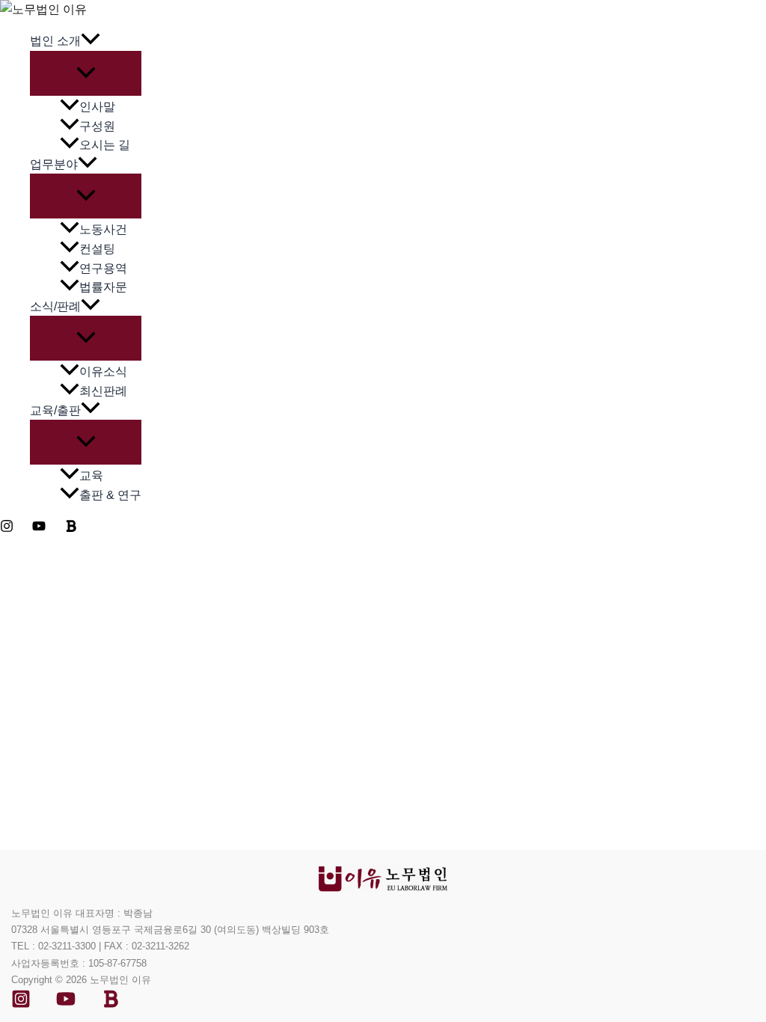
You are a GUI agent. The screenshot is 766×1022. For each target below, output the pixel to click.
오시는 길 (104, 144)
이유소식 (103, 371)
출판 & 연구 (110, 495)
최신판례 (103, 391)
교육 (91, 475)
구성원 (97, 126)
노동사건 (103, 229)
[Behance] (110, 1004)
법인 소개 (55, 40)
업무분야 (54, 164)
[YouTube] (39, 528)
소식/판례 (55, 306)
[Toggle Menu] (85, 73)
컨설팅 (97, 248)
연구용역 (103, 268)
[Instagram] (6, 528)
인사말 (97, 106)
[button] (90, 41)
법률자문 (103, 287)
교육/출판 (55, 410)
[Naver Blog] (71, 528)
